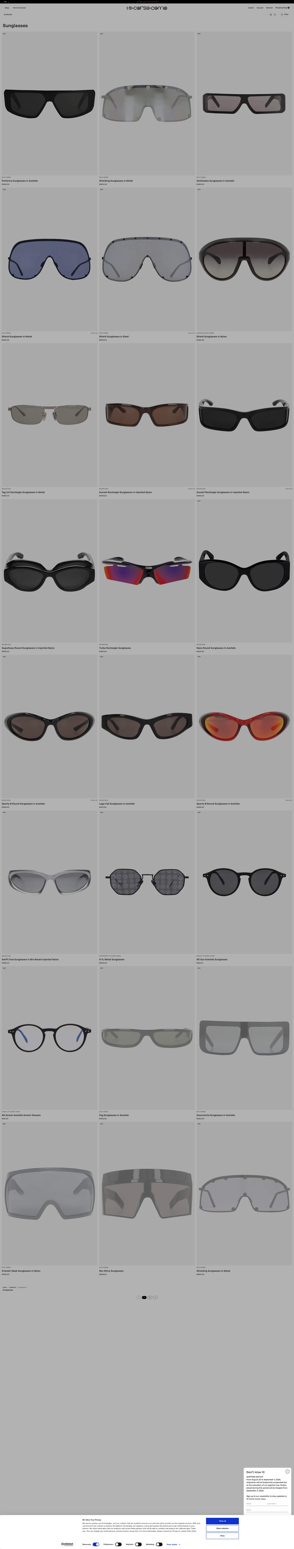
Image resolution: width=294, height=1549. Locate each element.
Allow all (222, 1521)
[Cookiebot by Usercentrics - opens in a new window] (67, 1544)
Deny (222, 1536)
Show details (172, 1544)
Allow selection (222, 1528)
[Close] (287, 1471)
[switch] (118, 1544)
